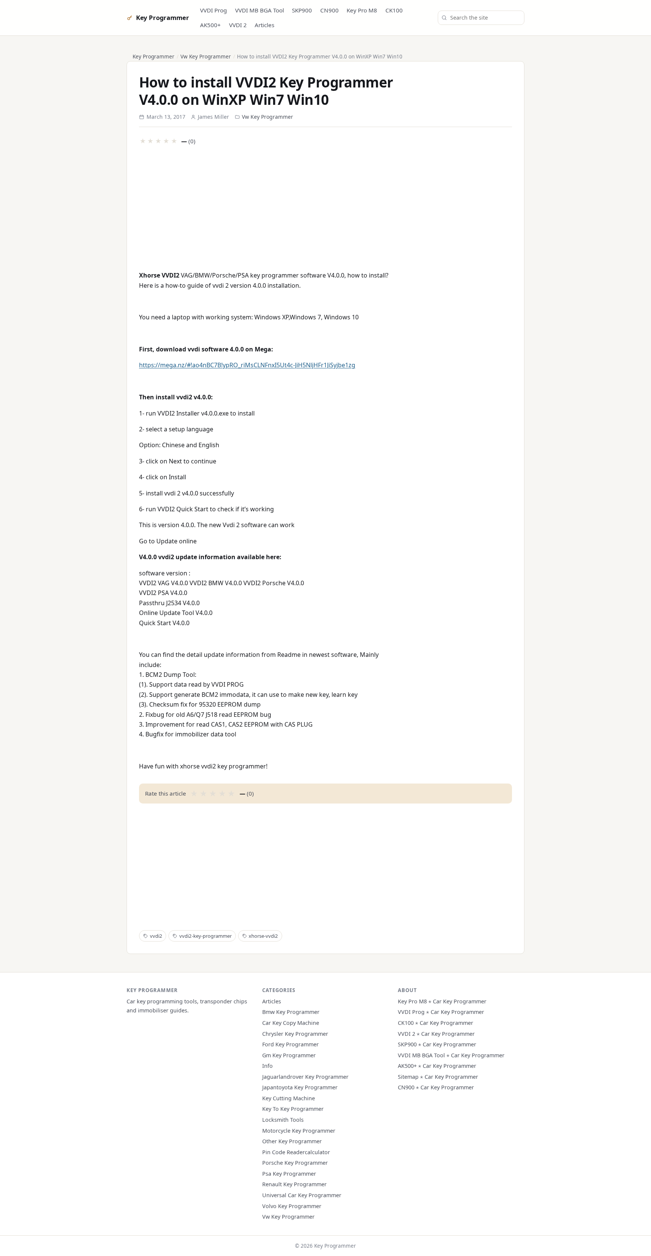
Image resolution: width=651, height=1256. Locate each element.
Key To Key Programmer (293, 1108)
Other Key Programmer (292, 1141)
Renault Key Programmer (294, 1184)
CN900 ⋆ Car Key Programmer (436, 1087)
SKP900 (302, 10)
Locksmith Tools (283, 1119)
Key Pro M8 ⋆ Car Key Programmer (442, 1001)
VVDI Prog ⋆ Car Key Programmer (441, 1011)
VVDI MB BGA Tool (259, 10)
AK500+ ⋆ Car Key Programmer (437, 1065)
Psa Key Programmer (289, 1173)
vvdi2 (156, 935)
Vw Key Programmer (205, 56)
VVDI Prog (213, 10)
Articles (264, 25)
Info (267, 1065)
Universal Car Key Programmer (301, 1195)
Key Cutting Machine (288, 1098)
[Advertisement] (325, 207)
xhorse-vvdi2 (263, 935)
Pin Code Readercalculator (296, 1152)
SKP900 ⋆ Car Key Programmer (437, 1044)
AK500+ (210, 25)
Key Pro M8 (362, 10)
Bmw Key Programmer (290, 1011)
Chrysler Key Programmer (295, 1033)
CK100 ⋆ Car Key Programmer (435, 1022)
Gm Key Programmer (289, 1055)
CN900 (329, 10)
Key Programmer (162, 17)
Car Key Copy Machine (290, 1022)
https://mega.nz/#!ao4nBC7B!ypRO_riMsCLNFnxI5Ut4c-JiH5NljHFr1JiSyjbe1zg (247, 365)
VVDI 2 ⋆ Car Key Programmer (436, 1033)
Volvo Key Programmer (291, 1206)
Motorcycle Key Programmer (298, 1130)
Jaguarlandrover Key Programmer (305, 1076)
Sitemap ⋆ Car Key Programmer (438, 1076)
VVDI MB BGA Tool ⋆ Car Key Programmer (451, 1055)
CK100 (394, 10)
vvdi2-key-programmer (205, 935)
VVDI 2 (238, 25)
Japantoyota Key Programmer (300, 1087)
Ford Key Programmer (290, 1044)
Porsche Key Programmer (295, 1162)
